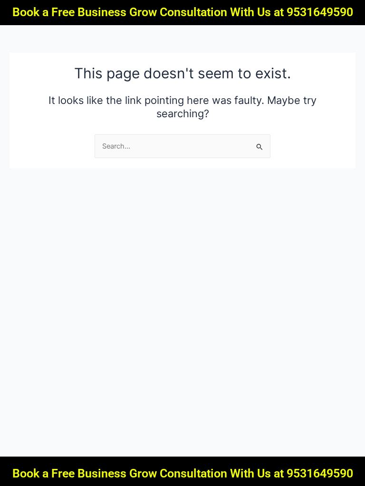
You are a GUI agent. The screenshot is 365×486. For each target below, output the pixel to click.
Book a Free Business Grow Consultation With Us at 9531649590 (182, 12)
